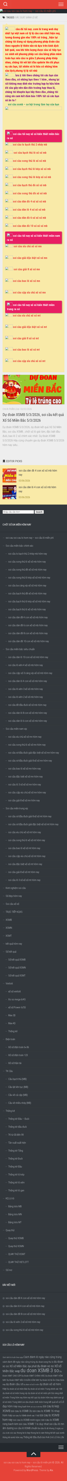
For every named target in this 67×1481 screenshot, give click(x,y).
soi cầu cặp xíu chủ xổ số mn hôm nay (27, 792)
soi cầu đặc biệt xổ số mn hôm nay (25, 776)
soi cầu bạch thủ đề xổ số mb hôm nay (27, 593)
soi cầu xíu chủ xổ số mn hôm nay (24, 736)
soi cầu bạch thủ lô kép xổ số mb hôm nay (29, 601)
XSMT (9, 935)
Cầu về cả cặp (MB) (18, 1095)
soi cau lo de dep (36, 1407)
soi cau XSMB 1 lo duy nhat (34, 1424)
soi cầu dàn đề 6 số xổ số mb (29, 217)
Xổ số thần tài (14, 1063)
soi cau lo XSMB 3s (21, 1411)
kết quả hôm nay (14, 943)
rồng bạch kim (24, 1406)
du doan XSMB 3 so (39, 1370)
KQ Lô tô (10, 1198)
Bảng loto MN (15, 1214)
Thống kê (13, 1031)
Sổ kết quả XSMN (17, 967)
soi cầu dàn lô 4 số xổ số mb (29, 209)
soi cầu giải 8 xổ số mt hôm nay (23, 872)
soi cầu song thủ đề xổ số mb (30, 193)
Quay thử (10, 1230)
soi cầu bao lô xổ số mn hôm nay (24, 768)
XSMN (9, 927)
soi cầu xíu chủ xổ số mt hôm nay (24, 832)
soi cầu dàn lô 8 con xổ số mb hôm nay (27, 712)
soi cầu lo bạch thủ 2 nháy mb (30, 144)
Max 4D (11, 1023)
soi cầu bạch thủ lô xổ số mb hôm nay (27, 609)
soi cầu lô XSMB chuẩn (25, 1428)
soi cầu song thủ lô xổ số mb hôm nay (27, 561)
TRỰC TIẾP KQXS (14, 911)
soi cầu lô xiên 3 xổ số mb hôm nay (25, 689)
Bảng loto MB (15, 1206)
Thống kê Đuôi (15, 1158)
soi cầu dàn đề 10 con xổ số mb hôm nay (28, 641)
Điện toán (10, 1039)
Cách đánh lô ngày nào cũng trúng (43, 1357)
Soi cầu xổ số (12, 903)
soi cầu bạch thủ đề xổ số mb (29, 185)
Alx (51, 1470)
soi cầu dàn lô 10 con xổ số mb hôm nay (28, 657)
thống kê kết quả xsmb (54, 1433)
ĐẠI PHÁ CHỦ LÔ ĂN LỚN (53, 1437)
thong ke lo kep (23, 1433)
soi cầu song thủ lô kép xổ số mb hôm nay (29, 577)
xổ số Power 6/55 (17, 1007)
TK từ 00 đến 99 (16, 1134)
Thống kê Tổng (15, 1150)
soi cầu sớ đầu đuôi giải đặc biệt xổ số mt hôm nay (33, 824)
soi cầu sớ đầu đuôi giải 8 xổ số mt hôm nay (29, 816)
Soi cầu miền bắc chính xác (19, 545)
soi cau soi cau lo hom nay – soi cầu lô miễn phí (30, 537)
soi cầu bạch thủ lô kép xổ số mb (32, 169)
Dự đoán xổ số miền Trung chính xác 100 (45, 1389)
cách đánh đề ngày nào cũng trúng (19, 1361)
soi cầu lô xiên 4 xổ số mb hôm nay (25, 665)
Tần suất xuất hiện (17, 1142)
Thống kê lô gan (16, 1190)
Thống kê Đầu (15, 1166)
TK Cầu (9, 1071)
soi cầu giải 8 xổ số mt (26, 338)
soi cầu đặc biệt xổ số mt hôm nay (25, 864)
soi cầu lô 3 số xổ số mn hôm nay (24, 784)
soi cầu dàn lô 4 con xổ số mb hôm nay (27, 681)
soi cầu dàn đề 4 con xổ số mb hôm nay (28, 617)
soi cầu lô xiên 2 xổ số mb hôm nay (25, 697)
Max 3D (11, 1015)
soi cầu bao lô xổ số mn (26, 281)
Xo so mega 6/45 (16, 999)
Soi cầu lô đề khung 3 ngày (49, 1428)
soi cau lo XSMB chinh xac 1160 (26, 1415)
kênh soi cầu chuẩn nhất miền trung (33, 1402)
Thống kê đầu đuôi (17, 1126)
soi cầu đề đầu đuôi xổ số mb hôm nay (27, 704)
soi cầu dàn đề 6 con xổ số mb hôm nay (28, 625)
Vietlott (9, 983)
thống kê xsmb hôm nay (13, 1437)
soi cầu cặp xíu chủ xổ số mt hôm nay (26, 856)
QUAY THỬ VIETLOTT (18, 1262)
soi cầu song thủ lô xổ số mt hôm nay (26, 840)
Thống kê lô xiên (16, 1182)
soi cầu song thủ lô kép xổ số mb (32, 177)
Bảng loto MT (14, 1222)
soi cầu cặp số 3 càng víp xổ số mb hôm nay (30, 673)
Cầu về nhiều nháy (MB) (19, 1102)
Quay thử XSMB (16, 1238)
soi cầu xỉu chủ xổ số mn (28, 246)
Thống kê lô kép (16, 1174)
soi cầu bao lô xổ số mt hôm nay (24, 848)
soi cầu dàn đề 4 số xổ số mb (29, 201)
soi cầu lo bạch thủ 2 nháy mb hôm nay (27, 553)
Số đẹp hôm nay (14, 896)
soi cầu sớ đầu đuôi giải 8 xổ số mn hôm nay (30, 760)
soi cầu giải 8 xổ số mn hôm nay (24, 800)
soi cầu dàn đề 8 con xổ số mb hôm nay (28, 633)
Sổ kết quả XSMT (16, 975)
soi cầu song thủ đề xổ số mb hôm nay (27, 569)
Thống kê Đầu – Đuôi (18, 1118)
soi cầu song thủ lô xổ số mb (29, 160)
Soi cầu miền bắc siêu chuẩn (20, 649)
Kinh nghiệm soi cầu (16, 888)
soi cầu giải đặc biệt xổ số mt (30, 327)
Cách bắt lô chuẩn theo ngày (13, 1357)
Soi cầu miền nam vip (16, 728)
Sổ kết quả (11, 951)
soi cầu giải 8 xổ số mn (27, 269)
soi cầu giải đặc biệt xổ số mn (30, 258)
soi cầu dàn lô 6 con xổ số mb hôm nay (27, 720)
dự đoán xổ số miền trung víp (15, 1393)
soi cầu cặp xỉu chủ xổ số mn (29, 292)
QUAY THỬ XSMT (16, 1254)
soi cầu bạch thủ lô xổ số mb (30, 152)
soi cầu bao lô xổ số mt (26, 349)
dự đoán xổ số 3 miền (31, 1384)
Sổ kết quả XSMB (17, 959)
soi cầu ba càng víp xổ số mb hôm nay (27, 585)
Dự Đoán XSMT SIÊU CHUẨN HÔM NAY (23, 1380)
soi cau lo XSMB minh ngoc (27, 1419)
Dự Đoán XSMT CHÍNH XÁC (33, 1376)
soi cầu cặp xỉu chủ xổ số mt (29, 361)
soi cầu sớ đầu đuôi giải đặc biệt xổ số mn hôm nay (33, 752)
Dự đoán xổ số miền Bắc (17, 1389)
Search (39, 512)
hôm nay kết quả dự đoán (34, 1397)
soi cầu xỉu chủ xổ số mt (27, 315)
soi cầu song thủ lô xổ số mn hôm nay (27, 744)
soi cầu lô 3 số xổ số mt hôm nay (24, 880)
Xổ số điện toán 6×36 (18, 1047)
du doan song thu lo (44, 1362)
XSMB (9, 919)
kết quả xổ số (55, 1402)
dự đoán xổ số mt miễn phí (39, 1393)
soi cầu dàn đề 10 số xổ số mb (30, 226)
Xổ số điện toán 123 (18, 1055)
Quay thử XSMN (16, 1246)
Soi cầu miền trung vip (17, 808)
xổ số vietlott (14, 991)
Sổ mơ (9, 1270)
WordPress (32, 1470)
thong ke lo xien (37, 1433)
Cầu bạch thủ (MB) (17, 1079)
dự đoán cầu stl (14, 1384)
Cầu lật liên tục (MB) (18, 1087)
